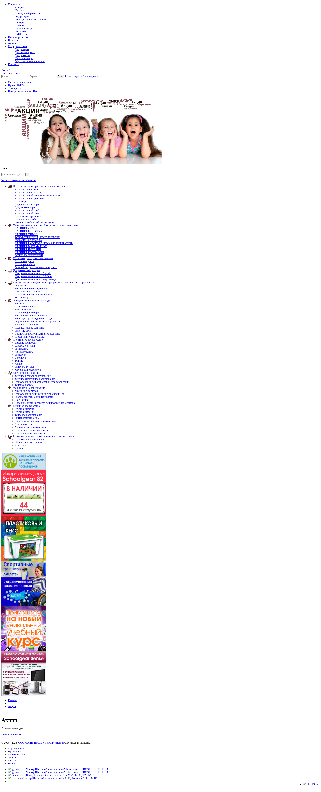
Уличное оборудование (26, 372)
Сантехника (21, 399)
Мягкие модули (23, 309)
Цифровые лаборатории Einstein (33, 273)
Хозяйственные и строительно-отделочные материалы (44, 436)
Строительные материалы (29, 439)
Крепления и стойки (26, 219)
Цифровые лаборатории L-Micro (33, 276)
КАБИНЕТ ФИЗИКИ (27, 228)
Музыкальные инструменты (31, 315)
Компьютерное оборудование (31, 288)
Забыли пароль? (89, 76)
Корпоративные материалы (30, 19)
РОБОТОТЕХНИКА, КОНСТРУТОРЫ (37, 237)
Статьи (12, 760)
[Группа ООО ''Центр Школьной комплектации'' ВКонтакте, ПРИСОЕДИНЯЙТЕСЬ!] (58, 769)
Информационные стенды (30, 336)
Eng (7, 70)
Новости (20, 25)
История (19, 7)
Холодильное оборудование (30, 427)
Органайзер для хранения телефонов (36, 267)
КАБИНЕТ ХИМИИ (26, 234)
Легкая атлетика (24, 351)
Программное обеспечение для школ (36, 294)
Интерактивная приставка (30, 198)
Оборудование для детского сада (31, 300)
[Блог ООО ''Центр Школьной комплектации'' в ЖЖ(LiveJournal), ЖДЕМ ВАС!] (54, 778)
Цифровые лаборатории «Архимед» (35, 279)
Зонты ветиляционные (28, 417)
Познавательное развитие (29, 327)
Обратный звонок (11, 73)
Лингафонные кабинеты (29, 291)
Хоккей (19, 363)
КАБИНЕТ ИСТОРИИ (28, 249)
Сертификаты (16, 748)
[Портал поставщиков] (23, 469)
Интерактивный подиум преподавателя (37, 195)
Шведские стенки (25, 345)
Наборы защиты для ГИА (22, 91)
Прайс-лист (14, 751)
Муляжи (19, 303)
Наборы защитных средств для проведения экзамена (45, 402)
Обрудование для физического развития (37, 321)
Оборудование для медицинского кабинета (39, 393)
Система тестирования (28, 216)
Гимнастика (21, 348)
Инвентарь (21, 445)
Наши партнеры (24, 28)
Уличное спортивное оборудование (35, 378)
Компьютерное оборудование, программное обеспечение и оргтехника (53, 282)
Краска (19, 448)
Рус (3, 70)
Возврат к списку (11, 734)
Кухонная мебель (24, 411)
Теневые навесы (24, 384)
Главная (12, 700)
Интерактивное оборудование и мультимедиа (39, 186)
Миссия (19, 10)
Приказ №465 (16, 85)
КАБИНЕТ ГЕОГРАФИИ (29, 252)
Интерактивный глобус (28, 210)
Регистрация (72, 76)
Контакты (20, 31)
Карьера (19, 22)
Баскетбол (20, 354)
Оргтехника (21, 285)
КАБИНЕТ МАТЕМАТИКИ (31, 246)
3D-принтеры (22, 297)
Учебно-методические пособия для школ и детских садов (45, 225)
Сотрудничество (17, 46)
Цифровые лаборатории (26, 270)
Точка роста (15, 88)
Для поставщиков (25, 52)
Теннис (19, 360)
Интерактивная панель (28, 192)
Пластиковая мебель (26, 306)
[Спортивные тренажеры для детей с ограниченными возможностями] (23, 604)
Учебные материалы (26, 324)
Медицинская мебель (27, 390)
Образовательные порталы (30, 61)
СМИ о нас (21, 34)
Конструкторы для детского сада (33, 318)
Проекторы (21, 201)
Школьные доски (24, 261)
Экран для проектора (27, 204)
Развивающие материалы (29, 312)
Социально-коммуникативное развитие (37, 333)
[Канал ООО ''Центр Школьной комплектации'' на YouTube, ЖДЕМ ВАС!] (51, 775)
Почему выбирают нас (27, 13)
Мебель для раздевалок (28, 369)
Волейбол (20, 357)
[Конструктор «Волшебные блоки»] (23, 559)
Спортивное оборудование (28, 339)
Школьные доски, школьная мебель (33, 258)
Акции (12, 43)
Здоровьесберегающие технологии (34, 396)
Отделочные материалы (28, 442)
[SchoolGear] (310, 784)
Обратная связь (16, 754)
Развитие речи (23, 330)
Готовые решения (18, 37)
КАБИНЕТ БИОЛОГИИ (29, 231)
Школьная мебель (25, 264)
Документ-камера (25, 207)
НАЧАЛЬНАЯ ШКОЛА (28, 240)
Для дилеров (22, 49)
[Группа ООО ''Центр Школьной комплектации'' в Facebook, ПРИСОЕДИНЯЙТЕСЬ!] (58, 772)
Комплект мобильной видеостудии (35, 222)
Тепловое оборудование (28, 414)
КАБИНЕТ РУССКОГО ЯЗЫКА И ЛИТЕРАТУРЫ (44, 243)
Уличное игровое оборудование (33, 375)
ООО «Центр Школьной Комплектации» (41, 742)
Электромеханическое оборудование (36, 421)
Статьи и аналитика (19, 82)
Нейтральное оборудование (30, 433)
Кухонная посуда (24, 408)
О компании (15, 4)
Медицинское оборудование (29, 387)
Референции (22, 16)
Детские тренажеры (26, 342)
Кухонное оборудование (26, 405)
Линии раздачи (23, 424)
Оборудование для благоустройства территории (42, 381)
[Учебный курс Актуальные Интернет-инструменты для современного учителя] (23, 650)
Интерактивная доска (27, 189)
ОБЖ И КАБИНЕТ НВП (29, 255)
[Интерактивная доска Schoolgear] (23, 514)
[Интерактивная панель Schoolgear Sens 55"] (23, 695)
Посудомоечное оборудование (32, 430)
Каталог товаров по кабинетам (18, 180)
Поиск (11, 763)
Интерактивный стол (27, 213)
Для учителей (22, 55)
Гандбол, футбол (24, 366)
